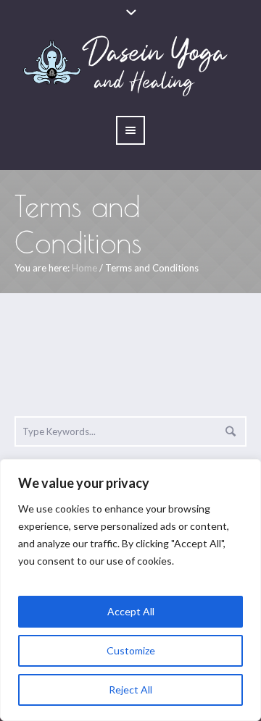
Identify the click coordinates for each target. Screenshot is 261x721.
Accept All (130, 611)
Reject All (130, 689)
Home (84, 268)
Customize (131, 650)
